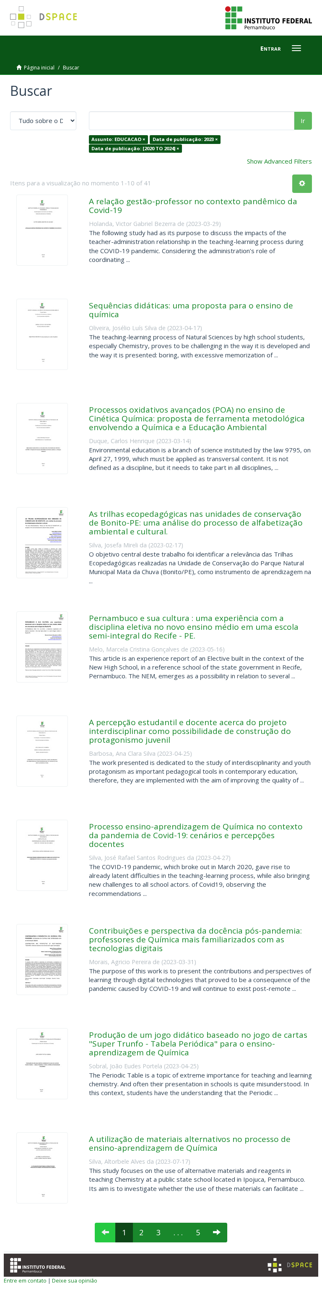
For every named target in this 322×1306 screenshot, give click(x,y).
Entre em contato (25, 1280)
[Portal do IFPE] (268, 17)
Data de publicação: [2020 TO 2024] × (135, 148)
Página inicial (39, 67)
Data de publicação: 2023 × (185, 139)
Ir (303, 120)
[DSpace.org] (289, 1265)
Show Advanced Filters (279, 161)
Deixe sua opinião (74, 1280)
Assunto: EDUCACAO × (118, 139)
